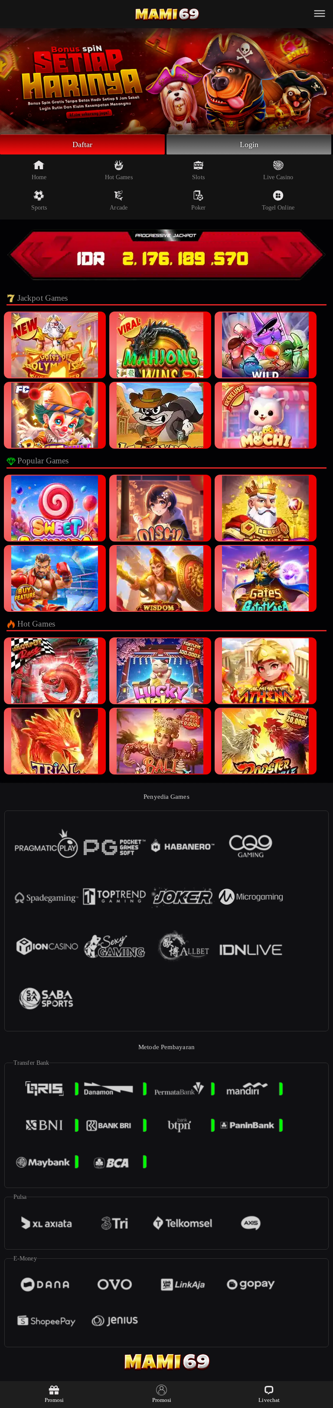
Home (39, 177)
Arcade (118, 207)
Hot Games (119, 177)
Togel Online (278, 207)
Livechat (269, 1400)
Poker (198, 207)
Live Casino (278, 177)
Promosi (54, 1400)
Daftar (82, 144)
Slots (198, 177)
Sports (39, 207)
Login (249, 144)
